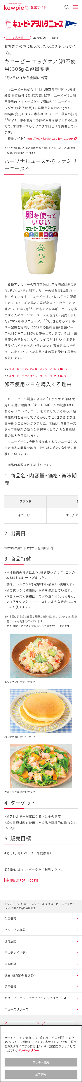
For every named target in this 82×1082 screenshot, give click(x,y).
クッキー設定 (41, 1062)
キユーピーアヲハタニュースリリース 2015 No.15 (38, 369)
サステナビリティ (16, 952)
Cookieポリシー (29, 1050)
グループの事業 (14, 930)
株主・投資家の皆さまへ (20, 975)
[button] (75, 7)
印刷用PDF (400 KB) (25, 880)
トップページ (12, 904)
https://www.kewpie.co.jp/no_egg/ (51, 138)
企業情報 (10, 918)
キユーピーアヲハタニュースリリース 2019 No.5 (37, 376)
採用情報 (10, 986)
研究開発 (10, 964)
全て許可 (41, 1074)
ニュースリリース (34, 904)
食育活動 (10, 941)
